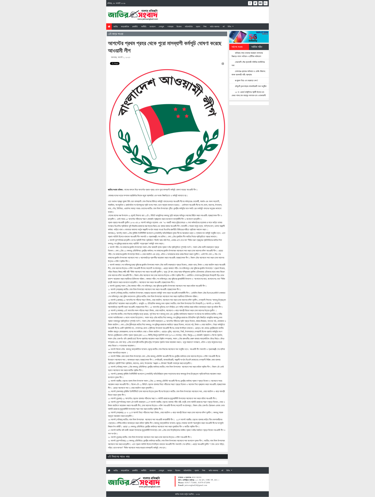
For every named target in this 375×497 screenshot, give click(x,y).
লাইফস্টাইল (189, 26)
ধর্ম (223, 26)
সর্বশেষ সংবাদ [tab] (237, 46)
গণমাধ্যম (170, 26)
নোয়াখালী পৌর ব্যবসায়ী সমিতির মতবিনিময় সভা (248, 64)
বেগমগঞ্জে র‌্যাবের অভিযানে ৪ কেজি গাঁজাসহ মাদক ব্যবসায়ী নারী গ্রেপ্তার (248, 73)
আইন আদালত (214, 26)
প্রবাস (198, 26)
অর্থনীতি (143, 26)
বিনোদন (179, 26)
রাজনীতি (135, 26)
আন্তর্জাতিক (125, 26)
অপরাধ (169, 470)
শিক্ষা (205, 26)
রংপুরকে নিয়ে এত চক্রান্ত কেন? (246, 80)
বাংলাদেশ (152, 26)
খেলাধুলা (161, 26)
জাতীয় (116, 26)
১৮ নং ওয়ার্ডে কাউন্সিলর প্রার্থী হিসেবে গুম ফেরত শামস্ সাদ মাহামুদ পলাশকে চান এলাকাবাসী (249, 94)
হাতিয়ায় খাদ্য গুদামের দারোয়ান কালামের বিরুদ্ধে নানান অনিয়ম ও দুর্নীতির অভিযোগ (247, 54)
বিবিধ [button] (230, 26)
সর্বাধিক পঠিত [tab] (256, 46)
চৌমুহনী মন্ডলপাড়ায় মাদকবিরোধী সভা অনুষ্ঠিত (250, 86)
